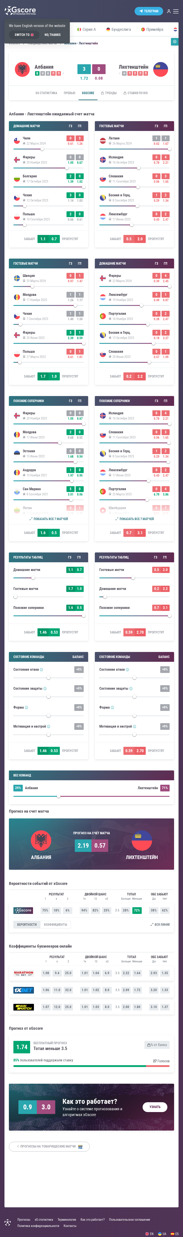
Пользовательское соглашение (129, 1219)
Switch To (22, 35)
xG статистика (46, 93)
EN (152, 1234)
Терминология (67, 1219)
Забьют (29, 239)
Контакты (70, 1226)
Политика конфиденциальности (38, 1226)
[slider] (48, 150)
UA (164, 1234)
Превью (69, 93)
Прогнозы (23, 1219)
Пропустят (70, 239)
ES (177, 1234)
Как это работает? (93, 1219)
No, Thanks (53, 35)
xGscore (88, 93)
